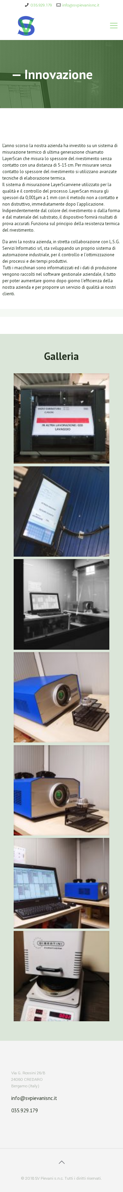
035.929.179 (41, 5)
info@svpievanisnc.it (80, 5)
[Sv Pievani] (61, 26)
